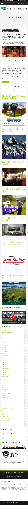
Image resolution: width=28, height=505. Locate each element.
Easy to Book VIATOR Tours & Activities (13, 163)
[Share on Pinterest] (15, 61)
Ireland (13, 378)
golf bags (13, 353)
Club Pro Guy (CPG (6, 345)
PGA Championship (13, 393)
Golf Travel (6, 29)
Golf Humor (13, 362)
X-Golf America (13, 425)
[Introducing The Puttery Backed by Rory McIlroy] (14, 51)
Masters (13, 383)
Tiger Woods (21, 43)
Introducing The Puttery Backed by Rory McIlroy (14, 35)
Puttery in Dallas (15, 42)
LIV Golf (13, 381)
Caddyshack (13, 343)
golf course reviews (13, 357)
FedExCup (13, 347)
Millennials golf (14, 29)
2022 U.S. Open (13, 334)
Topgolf (13, 412)
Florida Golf (13, 349)
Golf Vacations (13, 376)
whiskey (13, 422)
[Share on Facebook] (6, 61)
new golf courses (13, 389)
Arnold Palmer (13, 341)
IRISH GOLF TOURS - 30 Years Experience (13, 276)
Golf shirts (13, 370)
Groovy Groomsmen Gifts (11, 438)
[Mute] (21, 322)
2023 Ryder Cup (13, 336)
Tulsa (13, 414)
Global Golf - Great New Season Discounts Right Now (13, 97)
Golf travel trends (13, 374)
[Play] (4, 322)
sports (13, 406)
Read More (5, 81)
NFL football (13, 391)
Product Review (6, 31)
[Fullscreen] (24, 322)
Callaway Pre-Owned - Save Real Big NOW (12, 130)
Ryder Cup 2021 (13, 403)
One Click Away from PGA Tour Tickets (13, 190)
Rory (7, 43)
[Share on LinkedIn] (12, 61)
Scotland (13, 404)
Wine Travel (13, 424)
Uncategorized (13, 416)
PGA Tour (13, 395)
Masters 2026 (13, 385)
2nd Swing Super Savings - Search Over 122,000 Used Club (13, 243)
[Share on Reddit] (22, 61)
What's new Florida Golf (13, 418)
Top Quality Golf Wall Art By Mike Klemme (12, 219)
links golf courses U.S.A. (13, 380)
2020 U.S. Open (13, 330)
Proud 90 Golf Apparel (13, 401)
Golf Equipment (13, 360)
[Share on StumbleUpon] (19, 61)
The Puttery (16, 43)
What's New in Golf (14, 31)
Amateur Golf (13, 339)
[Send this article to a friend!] (14, 64)
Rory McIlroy (11, 43)
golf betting (13, 355)
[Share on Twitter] (9, 61)
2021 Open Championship (13, 332)
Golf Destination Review (13, 359)
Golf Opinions (13, 366)
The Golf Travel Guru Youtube (13, 408)
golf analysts (13, 351)
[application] (14, 317)
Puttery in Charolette (6, 42)
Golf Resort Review (13, 368)
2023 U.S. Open (13, 337)
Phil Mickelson (13, 397)
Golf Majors (13, 364)
